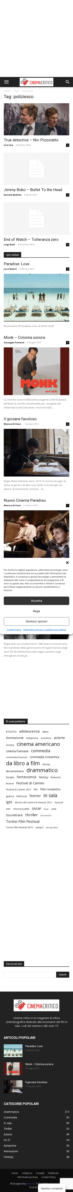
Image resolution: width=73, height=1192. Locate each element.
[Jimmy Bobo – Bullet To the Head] (36, 169)
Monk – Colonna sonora (24, 337)
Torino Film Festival (22, 821)
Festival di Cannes (30, 783)
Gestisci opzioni (36, 621)
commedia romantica (44, 757)
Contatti (40, 1173)
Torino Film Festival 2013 (19, 827)
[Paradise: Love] (36, 298)
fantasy (43, 777)
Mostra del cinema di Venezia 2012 (33, 802)
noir (8, 808)
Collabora (27, 1173)
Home (7, 91)
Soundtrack (14, 815)
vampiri (39, 827)
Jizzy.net (30, 1183)
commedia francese (16, 757)
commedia (40, 751)
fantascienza (26, 777)
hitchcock (21, 796)
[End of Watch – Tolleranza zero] (36, 218)
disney (46, 764)
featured (55, 777)
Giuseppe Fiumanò (14, 342)
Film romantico (50, 789)
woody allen (52, 827)
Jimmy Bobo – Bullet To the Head (33, 189)
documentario (15, 771)
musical (59, 802)
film (36, 789)
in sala (50, 795)
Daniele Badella (13, 194)
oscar (36, 808)
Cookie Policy (14, 629)
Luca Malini (10, 268)
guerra (10, 796)
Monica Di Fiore (12, 423)
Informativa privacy (27, 1177)
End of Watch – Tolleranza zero (31, 239)
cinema (10, 745)
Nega (36, 611)
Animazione (14, 738)
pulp (53, 808)
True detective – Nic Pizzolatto (31, 140)
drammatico (42, 770)
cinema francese (17, 751)
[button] (67, 562)
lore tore (8, 145)
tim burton (45, 815)
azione (59, 737)
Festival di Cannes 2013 (18, 789)
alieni (45, 731)
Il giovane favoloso (20, 419)
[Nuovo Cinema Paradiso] (36, 534)
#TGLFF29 (11, 731)
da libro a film (23, 763)
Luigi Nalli (9, 244)
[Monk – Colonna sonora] (36, 371)
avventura (46, 737)
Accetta (36, 600)
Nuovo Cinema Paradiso (25, 500)
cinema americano (38, 744)
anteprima (32, 738)
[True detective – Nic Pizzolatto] (36, 119)
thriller (31, 815)
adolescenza (29, 731)
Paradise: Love (16, 264)
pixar (46, 809)
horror (35, 796)
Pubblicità (53, 1173)
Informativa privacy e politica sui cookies (44, 629)
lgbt (9, 802)
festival (10, 783)
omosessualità (21, 808)
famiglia (10, 777)
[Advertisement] (36, 38)
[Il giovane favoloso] (36, 453)
